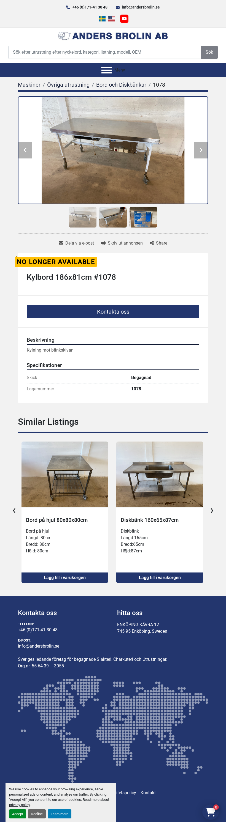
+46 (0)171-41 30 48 (89, 7)
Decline (37, 814)
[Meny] (106, 70)
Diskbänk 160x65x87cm (55, 520)
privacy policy (19, 805)
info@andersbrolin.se (141, 7)
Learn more (59, 814)
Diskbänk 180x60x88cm (150, 520)
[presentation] (14, 510)
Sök (209, 52)
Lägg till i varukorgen (65, 577)
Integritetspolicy (120, 792)
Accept (17, 814)
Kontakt (148, 792)
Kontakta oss (113, 311)
